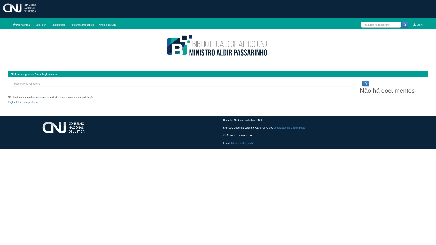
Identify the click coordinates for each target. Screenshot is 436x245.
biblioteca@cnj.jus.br (242, 143)
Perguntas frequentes (82, 24)
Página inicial (22, 24)
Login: (420, 24)
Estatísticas (59, 24)
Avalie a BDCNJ (107, 24)
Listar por (40, 24)
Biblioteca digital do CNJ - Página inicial (34, 74)
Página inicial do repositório (23, 102)
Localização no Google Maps (289, 127)
